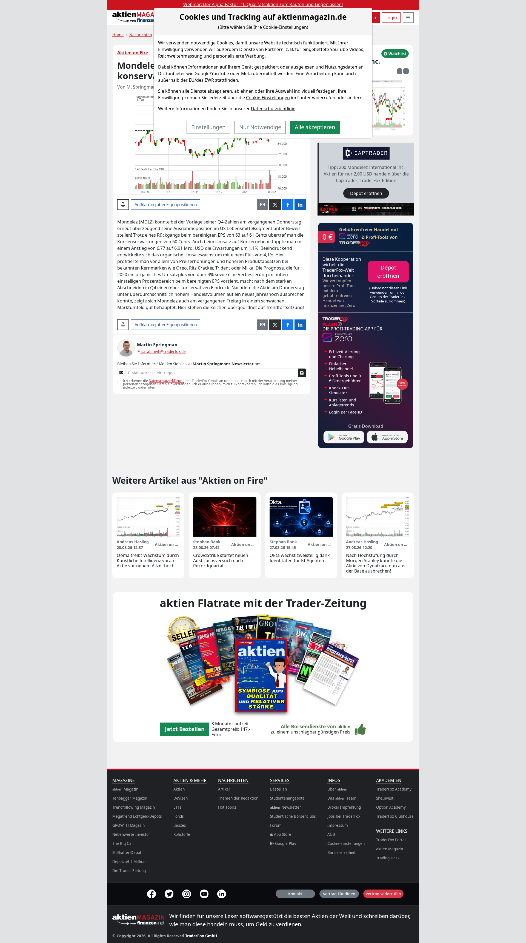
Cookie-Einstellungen (268, 98)
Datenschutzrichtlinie (273, 109)
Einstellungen (208, 127)
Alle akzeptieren (315, 127)
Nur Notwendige (260, 127)
